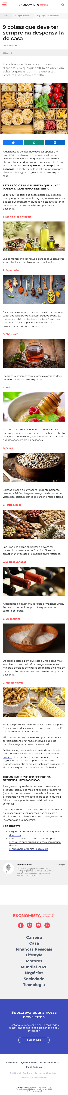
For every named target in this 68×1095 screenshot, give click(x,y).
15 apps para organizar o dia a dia (28, 848)
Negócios (34, 973)
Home (5, 16)
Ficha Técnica (34, 1067)
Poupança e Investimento (47, 16)
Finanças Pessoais (22, 16)
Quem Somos (29, 1062)
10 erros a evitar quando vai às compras (32, 838)
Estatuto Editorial (50, 1062)
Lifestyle (34, 955)
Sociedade (34, 979)
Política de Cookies (21, 1073)
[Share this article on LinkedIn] (55, 142)
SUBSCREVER (34, 1040)
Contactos (12, 1062)
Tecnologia (34, 984)
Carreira (34, 937)
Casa (34, 943)
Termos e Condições (46, 1073)
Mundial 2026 (34, 967)
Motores (34, 961)
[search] (62, 4)
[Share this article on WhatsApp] (34, 142)
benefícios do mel (39, 429)
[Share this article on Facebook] (13, 142)
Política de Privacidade (34, 1077)
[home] (34, 5)
